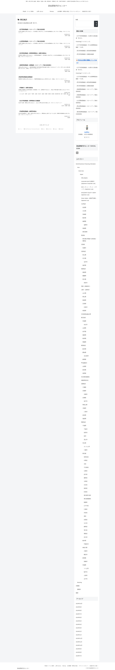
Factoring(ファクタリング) (83, 41)
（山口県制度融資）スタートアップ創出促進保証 (86, 101)
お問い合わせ (58, 665)
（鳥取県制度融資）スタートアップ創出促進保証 (86, 96)
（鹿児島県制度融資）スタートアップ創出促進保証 (86, 113)
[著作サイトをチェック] (85, 137)
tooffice (86, 132)
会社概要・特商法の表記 (72, 665)
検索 (77, 19)
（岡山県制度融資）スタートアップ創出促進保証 (86, 107)
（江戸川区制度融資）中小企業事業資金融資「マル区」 (86, 46)
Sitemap (64, 665)
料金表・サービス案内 (49, 665)
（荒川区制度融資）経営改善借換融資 (86, 50)
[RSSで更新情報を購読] (89, 137)
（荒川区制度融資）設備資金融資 (85, 54)
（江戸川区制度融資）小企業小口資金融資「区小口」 (86, 37)
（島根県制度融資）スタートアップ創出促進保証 (86, 90)
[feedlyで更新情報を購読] (87, 137)
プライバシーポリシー (83, 665)
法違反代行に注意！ (94, 665)
